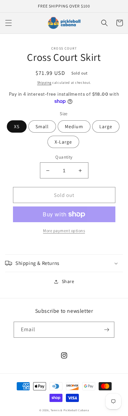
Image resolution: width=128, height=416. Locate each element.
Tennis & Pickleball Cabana (70, 410)
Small (42, 126)
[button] (8, 22)
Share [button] (68, 281)
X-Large (63, 142)
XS (16, 126)
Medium (74, 126)
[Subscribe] (106, 330)
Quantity (63, 157)
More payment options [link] (64, 230)
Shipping (44, 82)
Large (105, 126)
